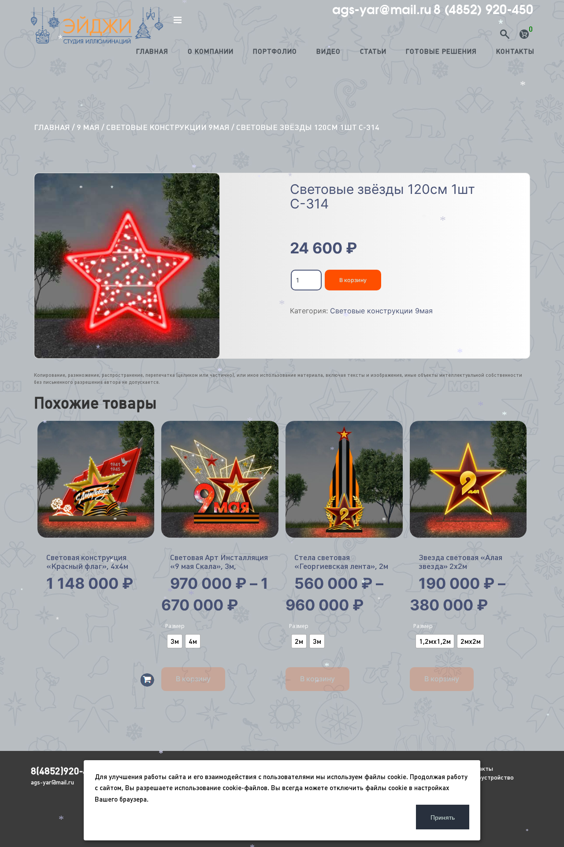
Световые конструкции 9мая (168, 127)
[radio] (174, 641)
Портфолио (275, 51)
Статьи (373, 51)
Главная (152, 51)
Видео (328, 51)
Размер (175, 626)
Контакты (515, 51)
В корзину (353, 280)
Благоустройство (489, 777)
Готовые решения (441, 51)
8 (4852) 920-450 (483, 10)
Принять (442, 817)
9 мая (88, 127)
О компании (211, 51)
